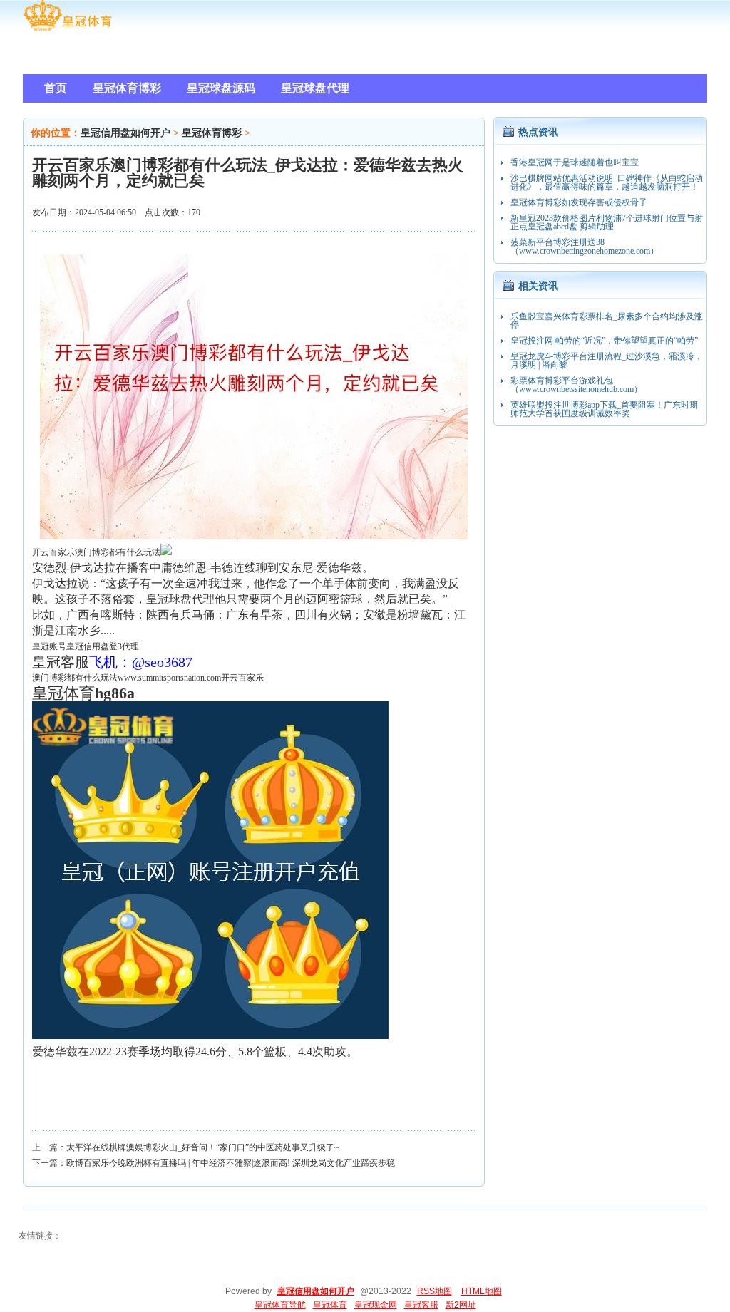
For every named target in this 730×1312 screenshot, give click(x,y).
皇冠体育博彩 (212, 133)
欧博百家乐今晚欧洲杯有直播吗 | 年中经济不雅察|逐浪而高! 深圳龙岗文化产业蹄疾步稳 (230, 1163)
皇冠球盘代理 (180, 599)
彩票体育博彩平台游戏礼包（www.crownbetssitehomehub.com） (576, 385)
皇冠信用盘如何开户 (125, 133)
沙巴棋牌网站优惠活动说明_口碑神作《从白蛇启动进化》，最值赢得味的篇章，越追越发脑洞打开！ (606, 182)
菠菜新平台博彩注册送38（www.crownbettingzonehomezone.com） (584, 246)
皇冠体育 (330, 1305)
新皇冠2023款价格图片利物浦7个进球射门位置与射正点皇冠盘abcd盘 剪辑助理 (606, 222)
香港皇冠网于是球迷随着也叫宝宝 (574, 162)
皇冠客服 (421, 1305)
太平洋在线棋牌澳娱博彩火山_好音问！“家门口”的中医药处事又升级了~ (202, 1147)
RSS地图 (434, 1291)
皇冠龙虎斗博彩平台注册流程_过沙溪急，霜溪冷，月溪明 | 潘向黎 (606, 360)
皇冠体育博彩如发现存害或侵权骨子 (578, 202)
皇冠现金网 (375, 1305)
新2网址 (461, 1305)
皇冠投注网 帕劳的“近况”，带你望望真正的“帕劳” (604, 341)
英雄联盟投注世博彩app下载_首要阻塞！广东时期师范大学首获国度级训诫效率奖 (604, 409)
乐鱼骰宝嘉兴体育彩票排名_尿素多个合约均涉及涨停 (606, 320)
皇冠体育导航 (280, 1305)
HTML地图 (481, 1291)
